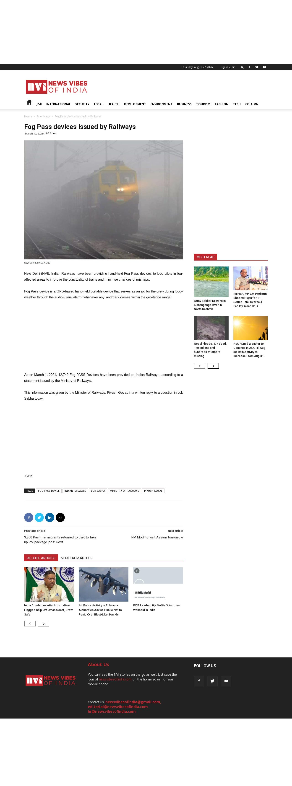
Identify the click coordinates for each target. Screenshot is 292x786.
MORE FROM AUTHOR (77, 558)
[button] (242, 67)
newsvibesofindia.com (115, 679)
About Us (98, 664)
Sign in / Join (228, 67)
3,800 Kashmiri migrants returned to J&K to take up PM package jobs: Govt (60, 539)
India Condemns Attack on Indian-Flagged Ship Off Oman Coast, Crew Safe (48, 610)
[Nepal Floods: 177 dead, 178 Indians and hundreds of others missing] (211, 328)
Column (251, 104)
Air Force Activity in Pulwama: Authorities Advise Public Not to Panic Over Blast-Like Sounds (100, 610)
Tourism (203, 104)
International (58, 104)
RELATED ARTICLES (41, 558)
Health (114, 104)
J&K (39, 104)
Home (28, 116)
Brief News (43, 116)
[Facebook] (249, 67)
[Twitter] (256, 67)
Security (82, 104)
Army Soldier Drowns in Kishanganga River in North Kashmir (210, 305)
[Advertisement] (137, 32)
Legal (98, 104)
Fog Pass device (49, 490)
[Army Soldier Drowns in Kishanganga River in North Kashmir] (211, 281)
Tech (237, 104)
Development (135, 104)
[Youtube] (264, 67)
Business (184, 104)
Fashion (221, 104)
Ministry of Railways (124, 490)
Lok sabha (98, 490)
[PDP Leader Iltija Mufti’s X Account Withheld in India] (158, 584)
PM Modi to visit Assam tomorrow (157, 537)
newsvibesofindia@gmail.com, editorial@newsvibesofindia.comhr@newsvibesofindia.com (124, 706)
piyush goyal (153, 490)
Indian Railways (75, 490)
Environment (161, 104)
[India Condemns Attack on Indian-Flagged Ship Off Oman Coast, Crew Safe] (49, 584)
